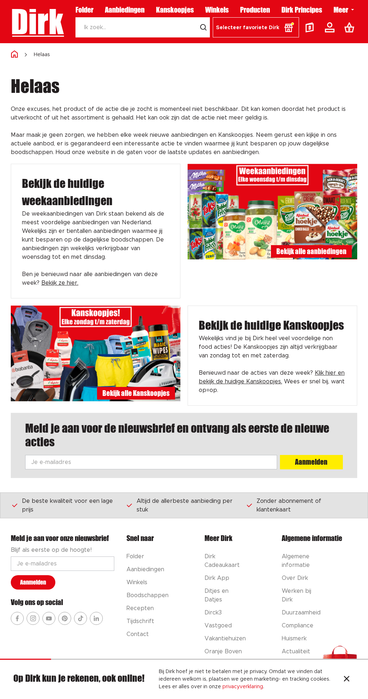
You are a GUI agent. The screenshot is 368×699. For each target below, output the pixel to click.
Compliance (297, 625)
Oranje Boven (223, 651)
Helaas (42, 54)
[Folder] (311, 27)
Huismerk (294, 638)
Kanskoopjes (175, 9)
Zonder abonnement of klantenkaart (289, 505)
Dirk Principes (301, 9)
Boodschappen (147, 595)
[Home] (14, 54)
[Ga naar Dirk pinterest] (64, 618)
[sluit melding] (347, 679)
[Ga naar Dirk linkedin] (96, 618)
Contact (137, 634)
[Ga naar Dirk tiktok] (80, 618)
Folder (84, 9)
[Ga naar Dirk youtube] (48, 618)
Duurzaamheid (301, 612)
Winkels (217, 9)
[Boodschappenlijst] (350, 27)
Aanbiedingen (124, 9)
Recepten (140, 608)
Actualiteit (296, 651)
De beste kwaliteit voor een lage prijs (67, 505)
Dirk (37, 21)
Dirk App (216, 578)
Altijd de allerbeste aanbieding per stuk (185, 505)
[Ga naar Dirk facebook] (17, 618)
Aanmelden (311, 462)
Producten (255, 9)
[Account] (331, 27)
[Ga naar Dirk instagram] (33, 618)
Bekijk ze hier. (59, 283)
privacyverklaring (242, 686)
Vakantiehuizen (225, 638)
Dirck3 (213, 612)
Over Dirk (295, 578)
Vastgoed (218, 625)
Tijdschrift (140, 621)
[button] (256, 27)
